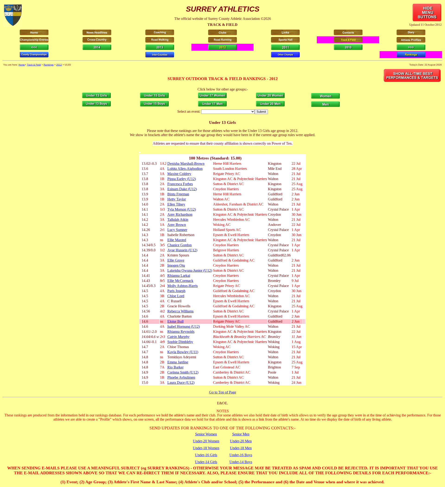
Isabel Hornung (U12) (183, 326)
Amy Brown (176, 225)
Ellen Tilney (176, 204)
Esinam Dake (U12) (182, 189)
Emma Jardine (177, 362)
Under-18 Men (241, 448)
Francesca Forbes (180, 184)
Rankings (49, 64)
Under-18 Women (206, 448)
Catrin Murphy (178, 337)
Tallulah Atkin (177, 220)
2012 (59, 64)
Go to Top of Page (222, 392)
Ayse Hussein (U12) (182, 250)
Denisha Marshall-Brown (185, 163)
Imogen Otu (176, 265)
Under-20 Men (241, 441)
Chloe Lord (175, 296)
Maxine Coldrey (179, 174)
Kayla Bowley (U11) (182, 352)
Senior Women (206, 434)
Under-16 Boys (240, 455)
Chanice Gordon (179, 245)
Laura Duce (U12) (180, 382)
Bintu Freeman (178, 194)
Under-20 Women (206, 441)
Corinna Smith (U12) (182, 372)
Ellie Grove (175, 260)
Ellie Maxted (176, 240)
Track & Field (34, 64)
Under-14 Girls (206, 462)
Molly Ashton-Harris (182, 286)
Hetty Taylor (176, 199)
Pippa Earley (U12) (181, 179)
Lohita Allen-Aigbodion (185, 169)
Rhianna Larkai (178, 276)
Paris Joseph (176, 291)
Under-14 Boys (240, 462)
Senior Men (240, 434)
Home (22, 64)
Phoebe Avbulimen (181, 377)
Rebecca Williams (180, 311)
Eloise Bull (175, 321)
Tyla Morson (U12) (181, 209)
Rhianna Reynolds (180, 332)
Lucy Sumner (177, 230)
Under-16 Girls (206, 455)
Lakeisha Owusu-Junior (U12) (189, 270)
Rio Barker (175, 367)
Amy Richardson (179, 214)
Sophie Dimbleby (180, 342)
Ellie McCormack (180, 281)
